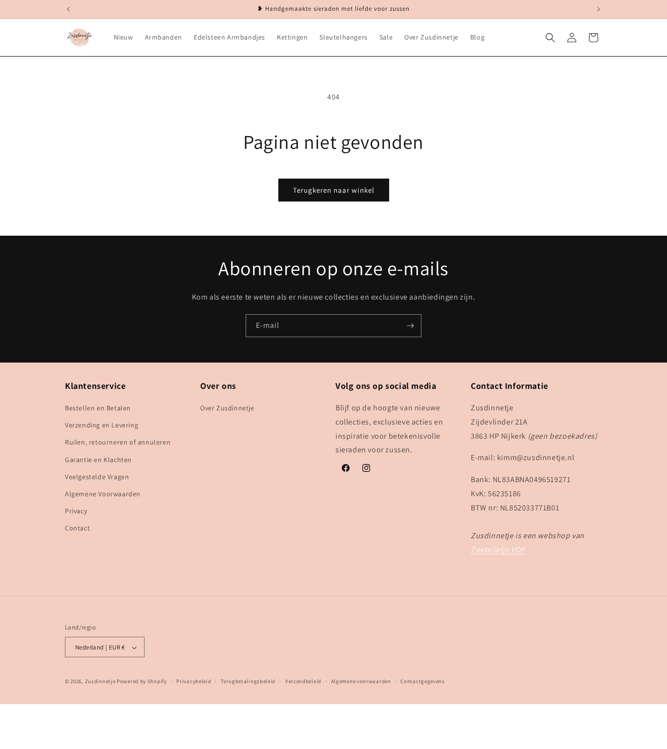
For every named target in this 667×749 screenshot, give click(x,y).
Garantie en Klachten (98, 459)
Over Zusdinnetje (227, 408)
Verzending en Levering (101, 425)
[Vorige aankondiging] (68, 9)
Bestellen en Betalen (98, 408)
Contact (77, 528)
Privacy (76, 510)
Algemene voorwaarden (361, 681)
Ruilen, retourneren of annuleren (117, 442)
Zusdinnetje (100, 681)
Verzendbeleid (303, 681)
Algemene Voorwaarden (103, 493)
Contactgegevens (422, 681)
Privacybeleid (193, 681)
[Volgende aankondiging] (598, 9)
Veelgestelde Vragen (97, 476)
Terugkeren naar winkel (334, 190)
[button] (550, 37)
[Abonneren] (410, 325)
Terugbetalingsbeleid (248, 681)
